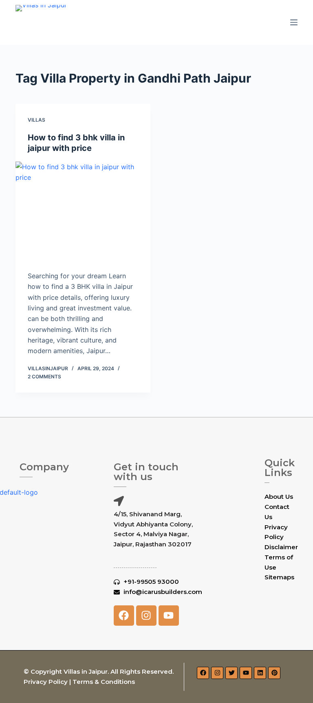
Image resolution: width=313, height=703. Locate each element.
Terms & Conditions (104, 682)
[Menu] (294, 22)
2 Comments (44, 376)
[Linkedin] (260, 673)
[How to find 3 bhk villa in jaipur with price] (82, 212)
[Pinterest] (274, 673)
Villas (36, 120)
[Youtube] (169, 615)
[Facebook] (124, 615)
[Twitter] (231, 673)
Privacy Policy (46, 682)
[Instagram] (146, 615)
